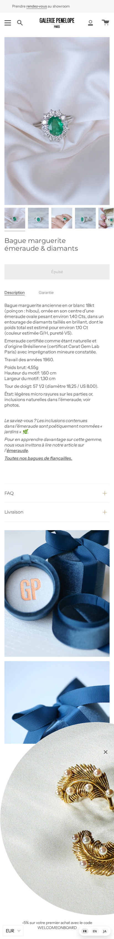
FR (85, 931)
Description (14, 292)
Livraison (14, 512)
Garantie (46, 292)
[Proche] (105, 752)
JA (105, 931)
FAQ (9, 493)
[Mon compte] (90, 22)
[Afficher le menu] (8, 23)
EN (95, 931)
